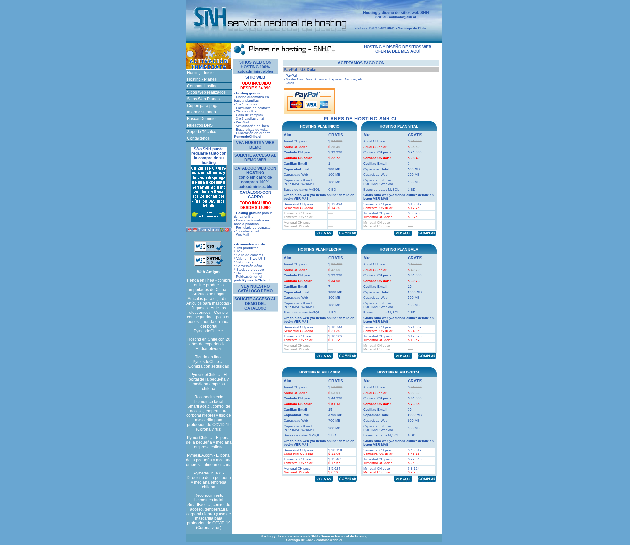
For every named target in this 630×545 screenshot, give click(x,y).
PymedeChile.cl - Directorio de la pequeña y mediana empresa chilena (209, 480)
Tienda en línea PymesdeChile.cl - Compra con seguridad (208, 362)
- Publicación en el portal (252, 134)
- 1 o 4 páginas (245, 104)
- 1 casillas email (246, 231)
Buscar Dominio (201, 118)
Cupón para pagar (203, 105)
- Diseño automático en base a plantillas (251, 98)
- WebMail (241, 122)
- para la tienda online (253, 214)
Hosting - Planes (202, 79)
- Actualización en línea (251, 126)
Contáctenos (198, 138)
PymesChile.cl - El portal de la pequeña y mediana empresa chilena (209, 442)
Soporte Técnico (201, 132)
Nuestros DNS (200, 125)
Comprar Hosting (202, 86)
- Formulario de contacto (252, 108)
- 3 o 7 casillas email (249, 118)
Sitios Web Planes (203, 99)
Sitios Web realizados (206, 92)
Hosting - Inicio (200, 73)
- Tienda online (245, 111)
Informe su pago (201, 112)
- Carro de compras (248, 115)
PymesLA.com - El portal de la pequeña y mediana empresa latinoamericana (209, 460)
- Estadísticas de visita (251, 129)
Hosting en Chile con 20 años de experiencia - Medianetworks (208, 344)
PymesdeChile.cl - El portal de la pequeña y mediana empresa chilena (209, 382)
